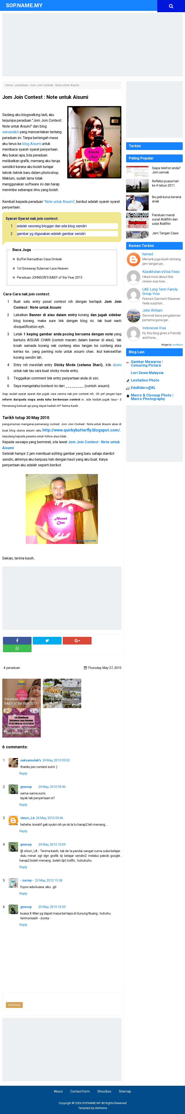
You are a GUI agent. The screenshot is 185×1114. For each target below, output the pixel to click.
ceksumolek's (30, 760)
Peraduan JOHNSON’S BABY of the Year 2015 (49, 277)
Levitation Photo (145, 380)
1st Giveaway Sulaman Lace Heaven (42, 268)
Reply (23, 773)
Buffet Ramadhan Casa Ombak (39, 259)
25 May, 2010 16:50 (52, 907)
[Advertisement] (92, 44)
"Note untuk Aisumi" (59, 201)
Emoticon (14, 1005)
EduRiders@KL (143, 388)
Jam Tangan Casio (165, 233)
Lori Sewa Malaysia (147, 373)
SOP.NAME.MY (91, 1103)
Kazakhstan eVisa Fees (161, 272)
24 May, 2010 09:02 (56, 760)
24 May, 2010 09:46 (52, 787)
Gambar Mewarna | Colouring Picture (147, 363)
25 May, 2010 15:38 (48, 880)
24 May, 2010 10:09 (52, 844)
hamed (147, 254)
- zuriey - (27, 880)
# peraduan (11, 668)
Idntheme (101, 1108)
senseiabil (10, 132)
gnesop (26, 787)
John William (152, 310)
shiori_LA (27, 818)
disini (117, 365)
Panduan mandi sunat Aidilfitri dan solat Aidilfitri (165, 219)
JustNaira (177, 345)
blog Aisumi (31, 144)
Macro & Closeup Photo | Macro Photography (152, 397)
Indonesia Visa (154, 328)
